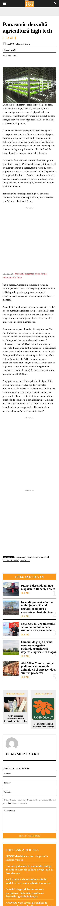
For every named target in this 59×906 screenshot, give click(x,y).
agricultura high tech (38, 557)
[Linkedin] (30, 62)
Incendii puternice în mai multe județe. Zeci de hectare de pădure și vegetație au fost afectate (37, 607)
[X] (12, 62)
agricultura (19, 557)
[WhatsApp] (24, 62)
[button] (4, 3)
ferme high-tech (11, 560)
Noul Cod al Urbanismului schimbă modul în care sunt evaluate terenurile (38, 627)
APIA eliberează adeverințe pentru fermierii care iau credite (15, 718)
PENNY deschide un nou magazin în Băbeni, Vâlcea (38, 587)
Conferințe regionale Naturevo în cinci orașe (43, 725)
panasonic (25, 560)
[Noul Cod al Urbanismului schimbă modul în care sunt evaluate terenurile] (11, 629)
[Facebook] (5, 62)
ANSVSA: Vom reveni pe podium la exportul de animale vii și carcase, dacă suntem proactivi (38, 668)
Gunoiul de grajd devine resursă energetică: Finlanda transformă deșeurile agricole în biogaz (38, 647)
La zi (25, 593)
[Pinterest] (18, 62)
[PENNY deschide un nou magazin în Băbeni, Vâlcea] (11, 589)
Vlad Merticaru (23, 44)
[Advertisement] (29, 238)
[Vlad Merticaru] (5, 43)
